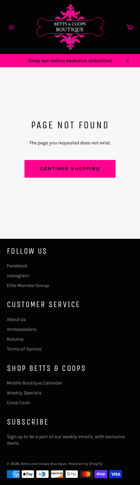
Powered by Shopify (85, 464)
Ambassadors (21, 329)
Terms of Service (24, 349)
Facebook (17, 266)
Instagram (18, 276)
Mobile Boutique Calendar (34, 383)
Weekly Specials (24, 393)
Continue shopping (70, 169)
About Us (16, 319)
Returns (15, 339)
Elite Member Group (28, 285)
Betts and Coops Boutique (44, 464)
